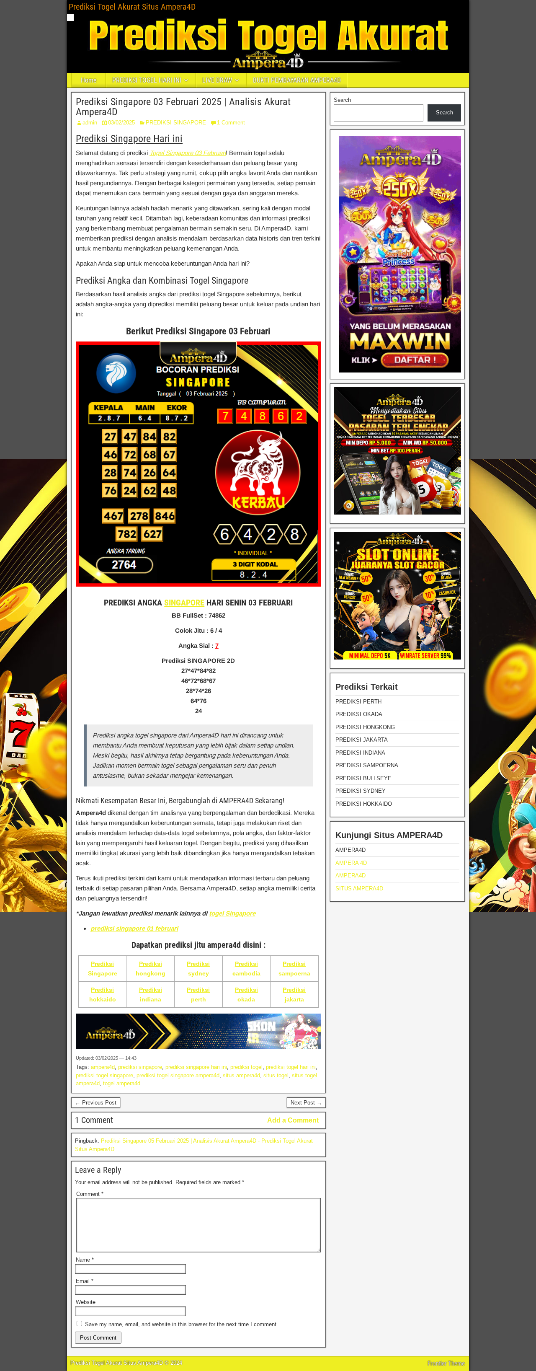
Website (85, 1302)
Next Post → (306, 1102)
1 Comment (231, 122)
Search (342, 100)
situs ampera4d (241, 1075)
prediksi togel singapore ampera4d (178, 1075)
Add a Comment (293, 1120)
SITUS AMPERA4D (359, 888)
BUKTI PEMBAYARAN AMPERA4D (297, 80)
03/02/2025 (121, 122)
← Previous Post (95, 1102)
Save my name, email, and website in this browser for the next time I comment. (181, 1324)
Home (89, 80)
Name (85, 1260)
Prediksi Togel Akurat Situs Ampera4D (132, 7)
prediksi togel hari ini (291, 1067)
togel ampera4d (121, 1083)
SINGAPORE (184, 603)
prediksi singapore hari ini (196, 1067)
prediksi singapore (140, 1067)
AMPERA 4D (351, 863)
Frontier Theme (446, 1363)
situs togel (276, 1075)
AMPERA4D (350, 875)
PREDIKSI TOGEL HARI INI (146, 80)
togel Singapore (232, 913)
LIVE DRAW (217, 80)
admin (89, 122)
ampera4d (103, 1067)
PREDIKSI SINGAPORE (176, 122)
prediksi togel (246, 1067)
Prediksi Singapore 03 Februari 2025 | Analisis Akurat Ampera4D (183, 107)
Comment (89, 1194)
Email (84, 1281)
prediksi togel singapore (104, 1075)
